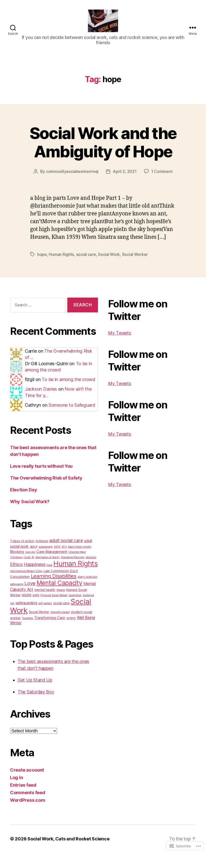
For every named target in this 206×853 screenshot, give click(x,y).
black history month (79, 546)
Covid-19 (28, 557)
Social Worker (135, 254)
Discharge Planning (73, 557)
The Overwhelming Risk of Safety (46, 478)
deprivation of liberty (47, 557)
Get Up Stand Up (35, 680)
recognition (75, 595)
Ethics (16, 564)
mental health (45, 590)
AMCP (34, 546)
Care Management (51, 551)
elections (91, 557)
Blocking (17, 551)
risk (12, 603)
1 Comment (162, 171)
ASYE (57, 546)
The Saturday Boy (36, 691)
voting (71, 618)
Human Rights (61, 254)
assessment (46, 546)
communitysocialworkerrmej (72, 171)
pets (36, 595)
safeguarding (26, 603)
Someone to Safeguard (71, 405)
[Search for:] (36, 306)
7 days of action (22, 541)
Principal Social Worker (53, 595)
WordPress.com (27, 800)
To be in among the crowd (68, 379)
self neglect (45, 603)
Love (29, 583)
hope (42, 254)
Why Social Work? (29, 501)
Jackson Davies (41, 389)
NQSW (26, 595)
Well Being (86, 617)
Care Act (30, 552)
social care (86, 254)
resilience (88, 595)
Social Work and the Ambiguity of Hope (103, 142)
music (61, 590)
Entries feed (23, 785)
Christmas (16, 557)
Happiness (34, 564)
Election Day (23, 489)
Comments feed (27, 792)
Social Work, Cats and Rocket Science (68, 838)
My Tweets (119, 333)
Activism (41, 541)
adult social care (66, 540)
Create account (27, 770)
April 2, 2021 (125, 171)
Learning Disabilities (53, 576)
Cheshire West (77, 552)
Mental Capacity (59, 583)
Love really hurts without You (41, 466)
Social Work (109, 254)
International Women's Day (26, 571)
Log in (16, 777)
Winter (15, 622)
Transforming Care (49, 617)
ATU (64, 546)
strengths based (60, 612)
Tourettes (27, 618)
